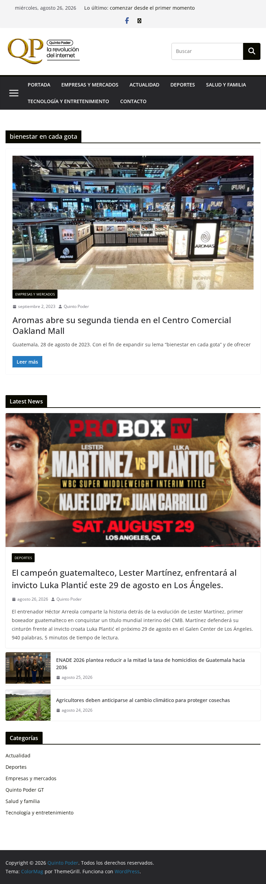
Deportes (182, 84)
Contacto (133, 101)
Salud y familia (226, 84)
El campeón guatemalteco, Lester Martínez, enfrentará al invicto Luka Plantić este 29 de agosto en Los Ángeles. (124, 579)
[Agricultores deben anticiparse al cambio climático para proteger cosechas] (28, 705)
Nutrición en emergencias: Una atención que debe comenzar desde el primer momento (168, 11)
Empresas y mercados (89, 84)
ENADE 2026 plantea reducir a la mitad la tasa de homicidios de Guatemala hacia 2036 (150, 664)
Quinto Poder (76, 306)
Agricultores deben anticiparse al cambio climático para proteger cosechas (143, 700)
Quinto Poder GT (25, 789)
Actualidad (144, 84)
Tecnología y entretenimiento (68, 101)
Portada (39, 84)
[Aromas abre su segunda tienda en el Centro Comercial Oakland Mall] (133, 223)
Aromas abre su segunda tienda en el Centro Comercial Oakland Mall (121, 325)
